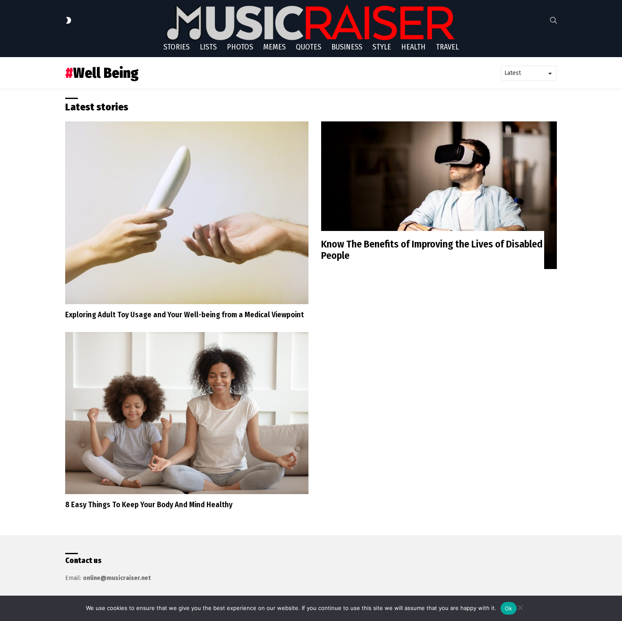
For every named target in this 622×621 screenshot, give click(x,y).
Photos (240, 47)
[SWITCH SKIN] (68, 20)
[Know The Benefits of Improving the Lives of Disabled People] (439, 195)
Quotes (308, 47)
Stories (176, 47)
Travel (447, 47)
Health (413, 47)
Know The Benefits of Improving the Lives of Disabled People (431, 249)
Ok (508, 608)
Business (346, 47)
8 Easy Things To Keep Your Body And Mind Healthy (148, 504)
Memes (274, 47)
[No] (520, 606)
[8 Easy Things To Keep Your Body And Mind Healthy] (186, 413)
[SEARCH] (553, 20)
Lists (208, 47)
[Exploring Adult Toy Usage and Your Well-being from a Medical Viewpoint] (186, 212)
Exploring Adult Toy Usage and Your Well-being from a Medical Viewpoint (184, 314)
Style (381, 47)
